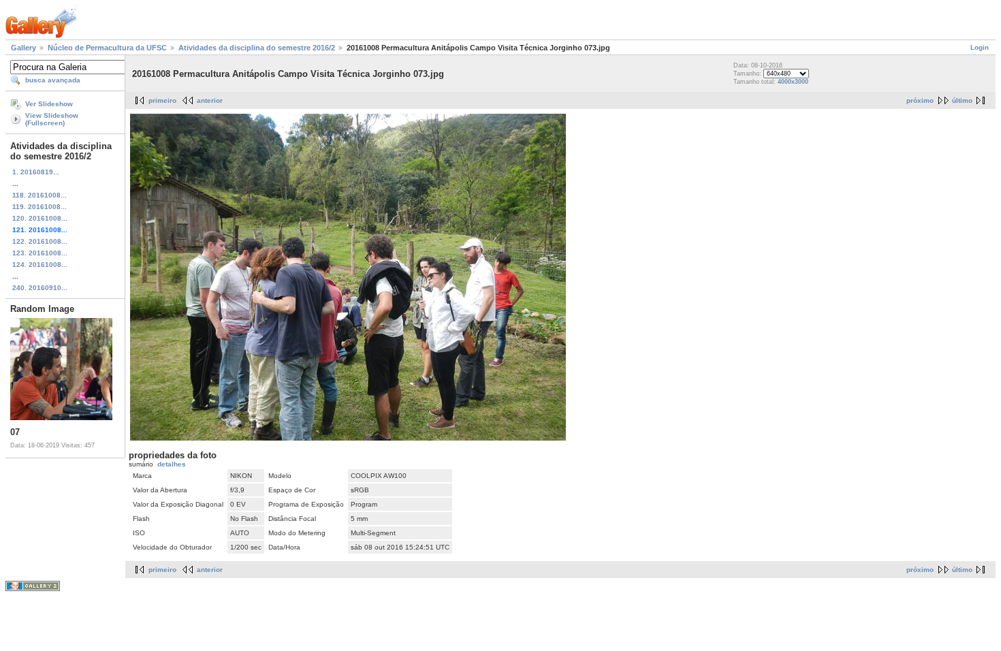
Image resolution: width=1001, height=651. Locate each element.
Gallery (23, 48)
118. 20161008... (39, 195)
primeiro (162, 100)
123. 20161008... (39, 253)
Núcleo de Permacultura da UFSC (107, 48)
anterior (210, 100)
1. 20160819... (35, 172)
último (962, 100)
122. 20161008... (39, 241)
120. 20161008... (39, 218)
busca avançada (52, 80)
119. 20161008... (39, 206)
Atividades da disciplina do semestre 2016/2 (256, 48)
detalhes (171, 464)
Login (979, 47)
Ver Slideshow (49, 104)
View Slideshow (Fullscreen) (51, 119)
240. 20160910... (39, 287)
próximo (920, 100)
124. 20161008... (39, 264)
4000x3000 (793, 81)
